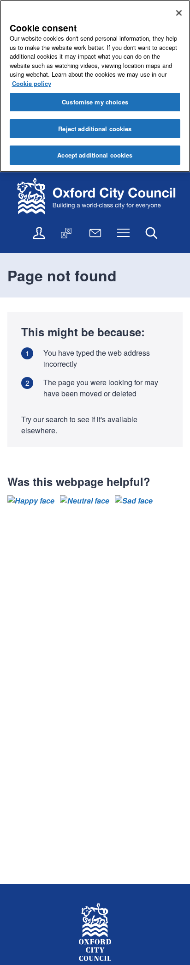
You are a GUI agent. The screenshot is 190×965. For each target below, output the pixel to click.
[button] (30, 500)
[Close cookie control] (179, 13)
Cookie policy (31, 83)
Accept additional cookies (94, 155)
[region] (95, 86)
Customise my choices (95, 101)
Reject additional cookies (94, 128)
